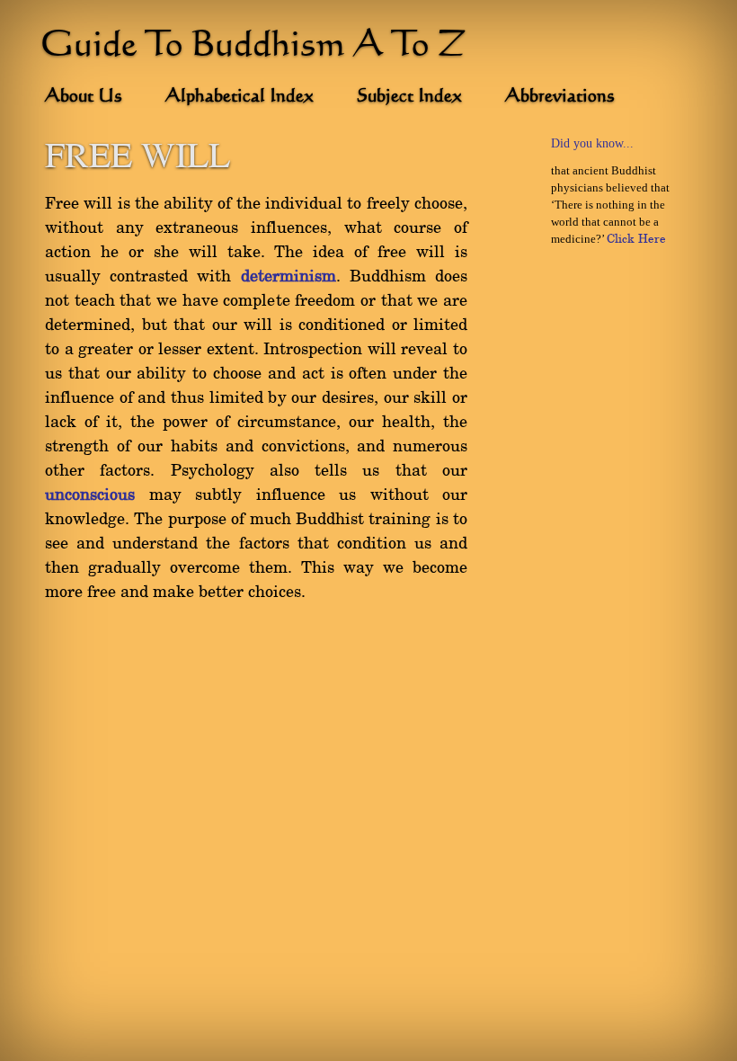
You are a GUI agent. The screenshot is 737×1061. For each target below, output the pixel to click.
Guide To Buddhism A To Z (253, 47)
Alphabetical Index (239, 97)
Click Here (636, 239)
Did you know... (592, 143)
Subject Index (409, 97)
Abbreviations (560, 97)
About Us (83, 97)
